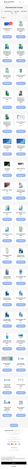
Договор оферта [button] (14, 437)
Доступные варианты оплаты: (14, 441)
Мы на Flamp (14, 447)
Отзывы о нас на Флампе (14, 450)
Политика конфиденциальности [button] (14, 439)
